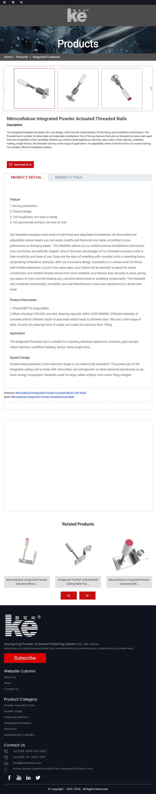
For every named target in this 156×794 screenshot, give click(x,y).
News (7, 683)
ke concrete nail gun (86, 648)
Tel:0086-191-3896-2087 (29, 757)
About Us (10, 677)
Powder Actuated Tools (19, 705)
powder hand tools (65, 648)
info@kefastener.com (27, 763)
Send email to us (23, 164)
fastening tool (105, 648)
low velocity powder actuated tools (36, 648)
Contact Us (11, 689)
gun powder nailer (123, 648)
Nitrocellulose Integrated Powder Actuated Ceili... (129, 581)
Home (8, 57)
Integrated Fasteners (46, 57)
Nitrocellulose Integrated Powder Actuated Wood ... (26, 581)
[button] (149, 88)
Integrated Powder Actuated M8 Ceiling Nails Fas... (78, 581)
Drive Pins (10, 729)
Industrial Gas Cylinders (19, 735)
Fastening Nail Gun (16, 717)
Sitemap (94, 644)
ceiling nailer (10, 648)
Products (22, 57)
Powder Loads (13, 711)
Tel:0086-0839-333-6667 (30, 751)
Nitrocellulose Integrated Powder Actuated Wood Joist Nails (51, 392)
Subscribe (25, 658)
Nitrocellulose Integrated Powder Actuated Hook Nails (42, 396)
